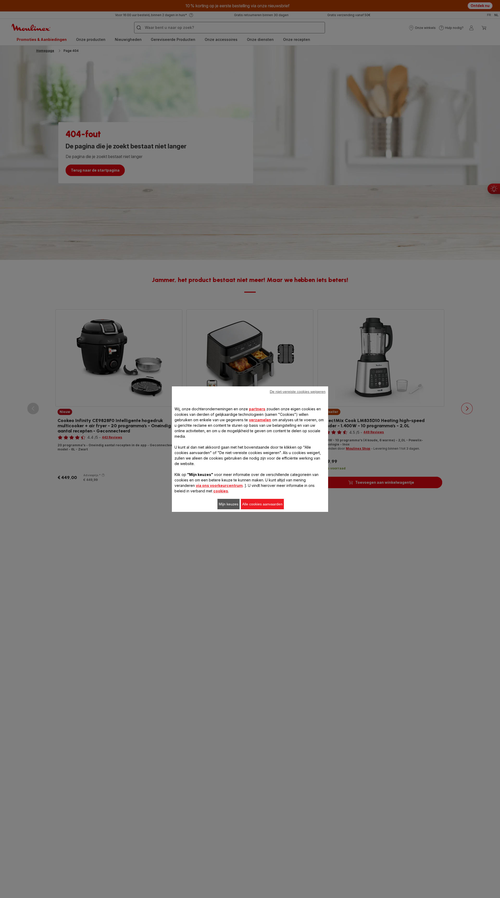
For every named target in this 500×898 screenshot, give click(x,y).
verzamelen (260, 420)
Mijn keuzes (228, 504)
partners (257, 409)
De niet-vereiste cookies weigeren (298, 392)
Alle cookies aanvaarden (262, 504)
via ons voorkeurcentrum (219, 485)
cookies (220, 491)
